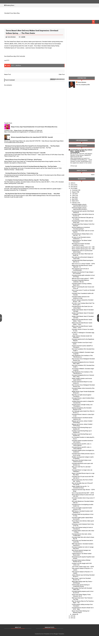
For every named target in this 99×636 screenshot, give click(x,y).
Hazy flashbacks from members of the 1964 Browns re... (82, 356)
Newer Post (7, 74)
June (73, 195)
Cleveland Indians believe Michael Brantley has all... (81, 560)
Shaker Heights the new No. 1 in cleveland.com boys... (80, 487)
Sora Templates (45, 634)
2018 (72, 183)
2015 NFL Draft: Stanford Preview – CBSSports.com (19, 187)
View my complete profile (83, 84)
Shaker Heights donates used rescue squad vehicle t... (82, 379)
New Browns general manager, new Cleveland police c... (81, 551)
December (75, 190)
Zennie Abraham (81, 82)
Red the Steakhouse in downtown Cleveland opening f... (81, 228)
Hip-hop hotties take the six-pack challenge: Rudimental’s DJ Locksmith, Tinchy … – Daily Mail (32, 193)
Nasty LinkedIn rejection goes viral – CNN (83, 247)
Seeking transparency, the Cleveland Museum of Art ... (81, 408)
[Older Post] (98, 318)
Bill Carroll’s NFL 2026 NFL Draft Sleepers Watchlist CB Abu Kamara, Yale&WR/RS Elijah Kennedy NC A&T (81, 155)
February (74, 202)
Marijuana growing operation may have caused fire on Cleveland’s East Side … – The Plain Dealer (32, 146)
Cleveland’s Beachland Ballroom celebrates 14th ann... (80, 281)
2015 (72, 186)
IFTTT (7, 60)
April (73, 199)
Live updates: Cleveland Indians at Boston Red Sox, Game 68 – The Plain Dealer (27, 180)
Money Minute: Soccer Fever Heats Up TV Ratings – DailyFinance (23, 159)
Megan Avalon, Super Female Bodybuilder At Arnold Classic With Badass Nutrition (34, 127)
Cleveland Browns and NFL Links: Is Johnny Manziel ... (81, 444)
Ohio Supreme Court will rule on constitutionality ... (80, 269)
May (73, 197)
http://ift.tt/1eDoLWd (19, 56)
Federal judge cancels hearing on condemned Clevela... (81, 585)
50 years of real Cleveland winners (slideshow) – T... (81, 237)
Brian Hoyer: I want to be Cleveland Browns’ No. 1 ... (81, 579)
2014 (72, 188)
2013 (72, 616)
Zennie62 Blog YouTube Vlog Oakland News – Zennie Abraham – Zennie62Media (81, 151)
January (74, 614)
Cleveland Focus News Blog (11, 13)
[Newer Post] (1, 318)
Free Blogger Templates (57, 634)
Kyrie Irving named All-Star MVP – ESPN (83, 493)
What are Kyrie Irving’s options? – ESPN (82, 278)
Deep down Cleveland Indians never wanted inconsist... (81, 460)
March (74, 201)
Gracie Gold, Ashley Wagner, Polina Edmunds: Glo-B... (81, 595)
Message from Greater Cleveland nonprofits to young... (81, 244)
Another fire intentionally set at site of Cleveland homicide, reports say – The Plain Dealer (31, 166)
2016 (72, 185)
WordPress (18, 65)
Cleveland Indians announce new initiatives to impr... (80, 297)
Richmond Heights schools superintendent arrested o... (80, 205)
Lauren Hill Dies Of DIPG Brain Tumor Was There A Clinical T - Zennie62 (25, 152)
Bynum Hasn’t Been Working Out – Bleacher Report (81, 611)
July (73, 194)
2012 (72, 618)
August (74, 192)
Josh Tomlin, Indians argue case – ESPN (83, 566)
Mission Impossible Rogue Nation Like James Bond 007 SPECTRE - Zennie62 (32, 137)
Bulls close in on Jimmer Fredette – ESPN (83, 263)
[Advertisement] (66, 13)
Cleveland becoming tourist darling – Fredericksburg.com (21, 173)
